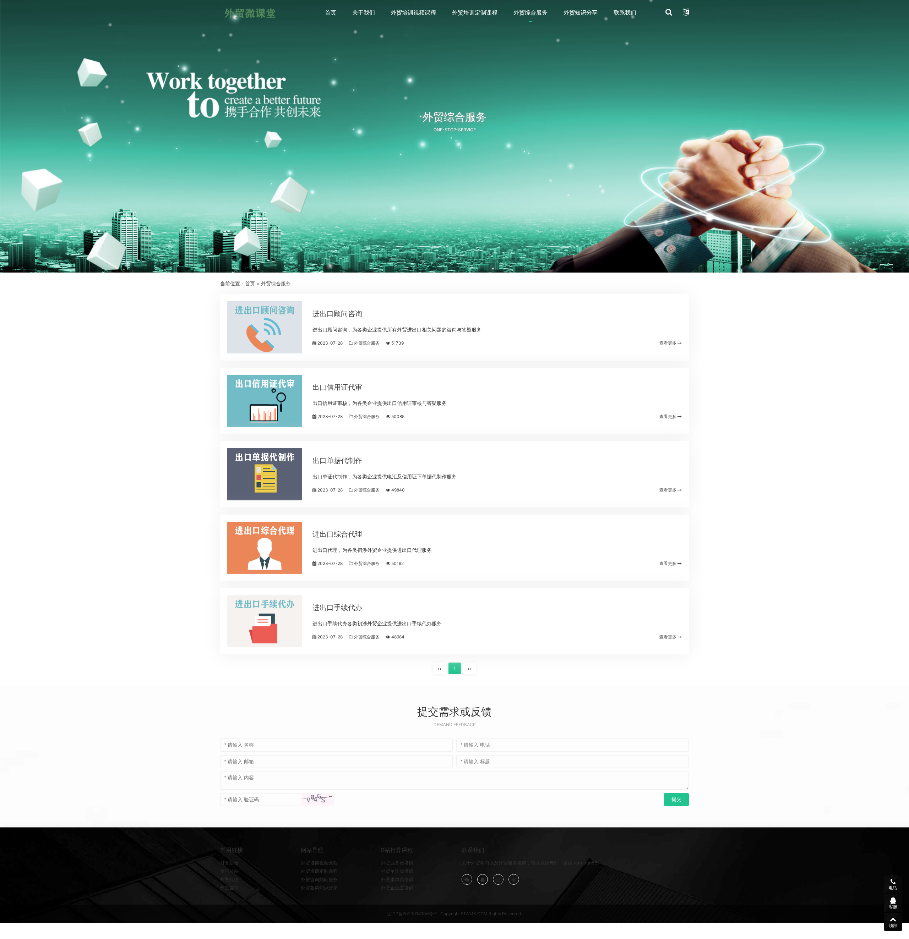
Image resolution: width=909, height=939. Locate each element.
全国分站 (229, 871)
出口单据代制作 (337, 460)
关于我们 (363, 12)
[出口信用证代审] (264, 401)
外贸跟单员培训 (397, 879)
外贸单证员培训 (397, 871)
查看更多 (668, 343)
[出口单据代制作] (264, 474)
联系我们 (625, 12)
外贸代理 (229, 879)
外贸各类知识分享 (319, 887)
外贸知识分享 (581, 12)
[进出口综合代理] (264, 548)
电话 (893, 887)
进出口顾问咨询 (337, 313)
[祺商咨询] (249, 13)
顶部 (893, 925)
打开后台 (229, 863)
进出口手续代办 (337, 607)
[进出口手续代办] (264, 621)
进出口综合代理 (337, 534)
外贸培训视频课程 (413, 12)
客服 (893, 906)
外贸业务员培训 (397, 863)
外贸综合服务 (530, 12)
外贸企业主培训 (397, 887)
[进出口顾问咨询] (264, 327)
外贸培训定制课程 (474, 12)
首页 (330, 12)
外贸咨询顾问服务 (319, 879)
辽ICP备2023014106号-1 (412, 913)
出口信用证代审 (337, 387)
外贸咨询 (229, 887)
